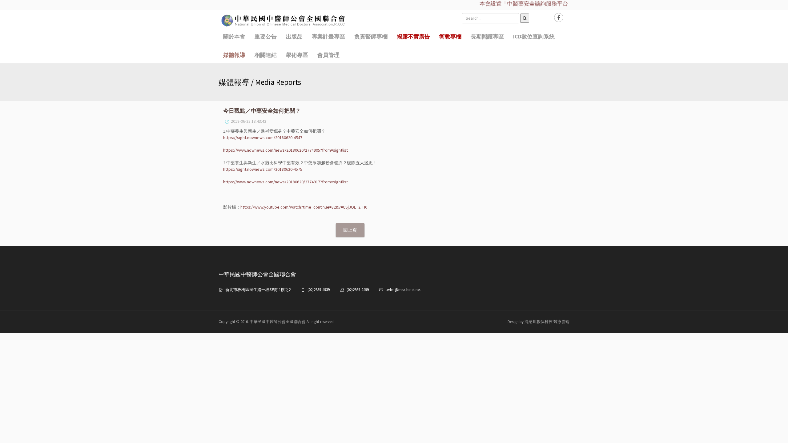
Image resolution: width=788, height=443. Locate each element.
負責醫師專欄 (371, 36)
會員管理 (328, 54)
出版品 (294, 36)
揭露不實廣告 (413, 36)
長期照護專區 (487, 36)
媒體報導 (234, 54)
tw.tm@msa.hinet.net (403, 289)
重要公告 (266, 36)
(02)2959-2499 (358, 289)
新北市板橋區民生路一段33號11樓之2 (258, 289)
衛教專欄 (450, 36)
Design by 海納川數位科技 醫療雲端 (538, 321)
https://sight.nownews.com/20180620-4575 (262, 169)
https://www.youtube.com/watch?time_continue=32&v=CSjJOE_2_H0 (303, 207)
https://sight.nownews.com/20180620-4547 (262, 137)
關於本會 (234, 36)
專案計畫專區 (328, 36)
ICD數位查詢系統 (534, 36)
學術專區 (297, 54)
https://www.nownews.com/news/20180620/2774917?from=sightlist (285, 182)
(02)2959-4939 (319, 289)
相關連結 (266, 54)
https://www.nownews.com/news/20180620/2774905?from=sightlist (285, 150)
